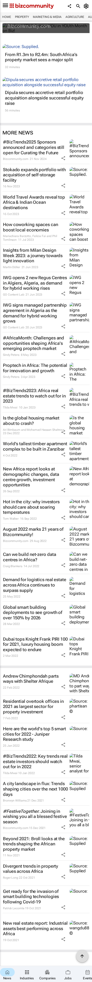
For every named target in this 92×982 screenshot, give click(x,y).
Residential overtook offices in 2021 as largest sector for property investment (33, 706)
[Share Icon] (63, 158)
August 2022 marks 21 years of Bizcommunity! (33, 532)
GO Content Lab (13, 294)
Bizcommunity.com (28, 26)
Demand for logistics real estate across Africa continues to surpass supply (34, 585)
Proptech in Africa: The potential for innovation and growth (35, 368)
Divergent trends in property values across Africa (30, 868)
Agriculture (75, 17)
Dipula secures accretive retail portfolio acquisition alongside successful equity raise (44, 98)
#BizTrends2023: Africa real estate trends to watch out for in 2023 (34, 396)
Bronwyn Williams (14, 800)
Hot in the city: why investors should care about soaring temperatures (31, 507)
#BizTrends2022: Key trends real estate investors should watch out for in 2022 (35, 761)
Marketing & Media (47, 17)
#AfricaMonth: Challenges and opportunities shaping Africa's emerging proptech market (33, 343)
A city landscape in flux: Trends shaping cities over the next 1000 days (35, 789)
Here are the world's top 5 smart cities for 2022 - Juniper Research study (34, 734)
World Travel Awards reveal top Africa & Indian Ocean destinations (34, 202)
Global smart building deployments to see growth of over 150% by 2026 (32, 612)
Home (6, 17)
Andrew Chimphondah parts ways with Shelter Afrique (31, 678)
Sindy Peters (11, 355)
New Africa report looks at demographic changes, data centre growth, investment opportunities (31, 476)
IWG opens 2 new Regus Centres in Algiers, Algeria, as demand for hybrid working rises (35, 283)
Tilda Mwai (10, 407)
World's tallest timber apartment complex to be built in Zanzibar (35, 446)
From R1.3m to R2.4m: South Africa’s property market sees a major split (41, 57)
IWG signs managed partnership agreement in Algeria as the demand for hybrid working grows (35, 312)
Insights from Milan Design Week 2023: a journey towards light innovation (33, 255)
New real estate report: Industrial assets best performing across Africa (35, 928)
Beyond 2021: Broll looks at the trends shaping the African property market (34, 844)
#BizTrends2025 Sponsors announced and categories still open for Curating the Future (33, 147)
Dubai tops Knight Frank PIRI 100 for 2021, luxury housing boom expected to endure (35, 644)
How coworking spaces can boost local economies (30, 227)
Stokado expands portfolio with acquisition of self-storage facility (34, 175)
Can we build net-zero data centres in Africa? (29, 557)
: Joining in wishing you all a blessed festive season (35, 816)
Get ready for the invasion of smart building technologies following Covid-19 (31, 896)
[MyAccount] (87, 6)
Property (22, 17)
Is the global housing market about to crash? (31, 420)
